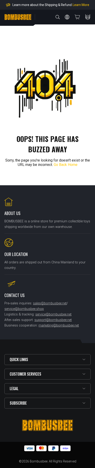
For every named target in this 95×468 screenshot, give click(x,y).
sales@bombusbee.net (50, 303)
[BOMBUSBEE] (17, 17)
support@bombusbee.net (53, 320)
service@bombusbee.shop (24, 309)
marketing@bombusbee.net (59, 325)
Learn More (81, 5)
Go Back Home (65, 164)
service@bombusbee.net (53, 314)
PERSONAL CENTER (88, 17)
